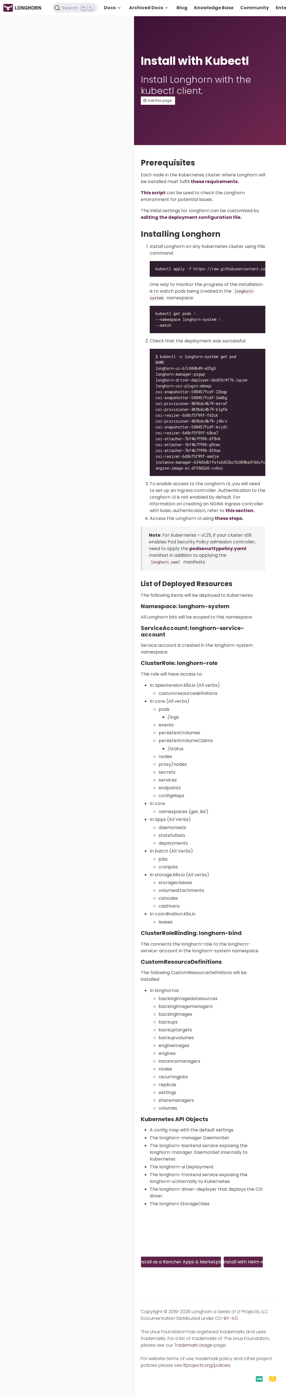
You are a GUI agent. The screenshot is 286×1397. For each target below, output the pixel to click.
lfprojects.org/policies (206, 1365)
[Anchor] (200, 162)
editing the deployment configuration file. (191, 217)
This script (153, 193)
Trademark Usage (193, 1345)
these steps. (229, 518)
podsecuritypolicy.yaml (217, 548)
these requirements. (215, 181)
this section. (239, 510)
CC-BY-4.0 (226, 1318)
